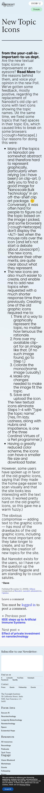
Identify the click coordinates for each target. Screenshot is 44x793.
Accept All (8, 789)
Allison (32, 589)
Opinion (5, 593)
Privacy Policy (24, 785)
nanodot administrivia (32, 591)
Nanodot (18, 591)
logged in (29, 605)
